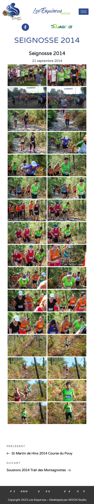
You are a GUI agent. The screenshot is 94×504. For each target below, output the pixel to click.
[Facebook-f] (25, 27)
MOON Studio (77, 499)
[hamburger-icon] (84, 11)
